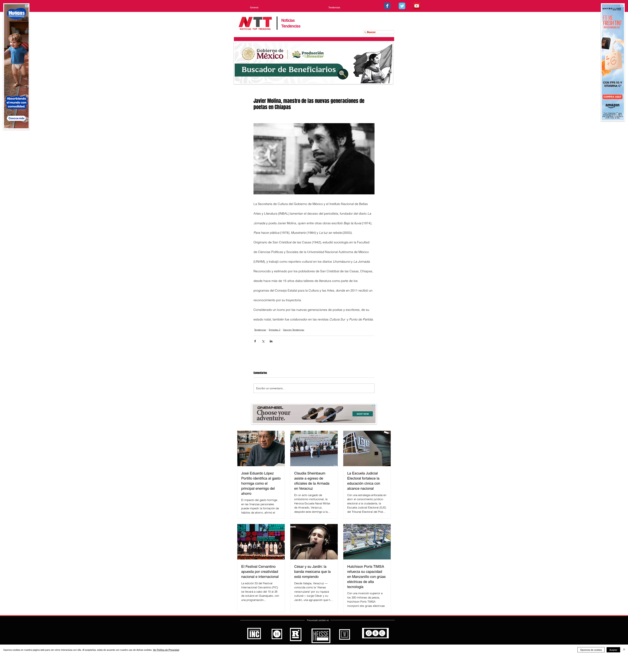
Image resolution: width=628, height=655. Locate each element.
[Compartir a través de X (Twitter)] (263, 341)
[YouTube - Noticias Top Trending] (416, 6)
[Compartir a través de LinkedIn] (271, 341)
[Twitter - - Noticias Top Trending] (402, 6)
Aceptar (613, 649)
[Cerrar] (624, 649)
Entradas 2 (274, 329)
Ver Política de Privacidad (166, 649)
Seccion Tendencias (293, 329)
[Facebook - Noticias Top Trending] (387, 6)
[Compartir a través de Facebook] (255, 341)
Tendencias (260, 329)
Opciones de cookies (591, 649)
